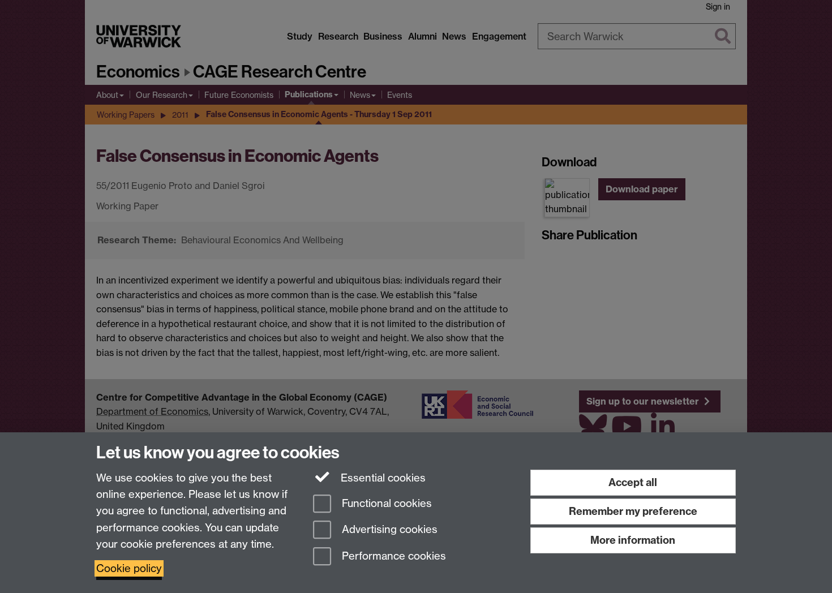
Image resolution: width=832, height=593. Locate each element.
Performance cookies (392, 556)
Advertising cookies (388, 529)
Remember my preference (633, 511)
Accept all (632, 482)
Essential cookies (382, 477)
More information (632, 540)
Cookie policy (129, 568)
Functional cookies (385, 503)
